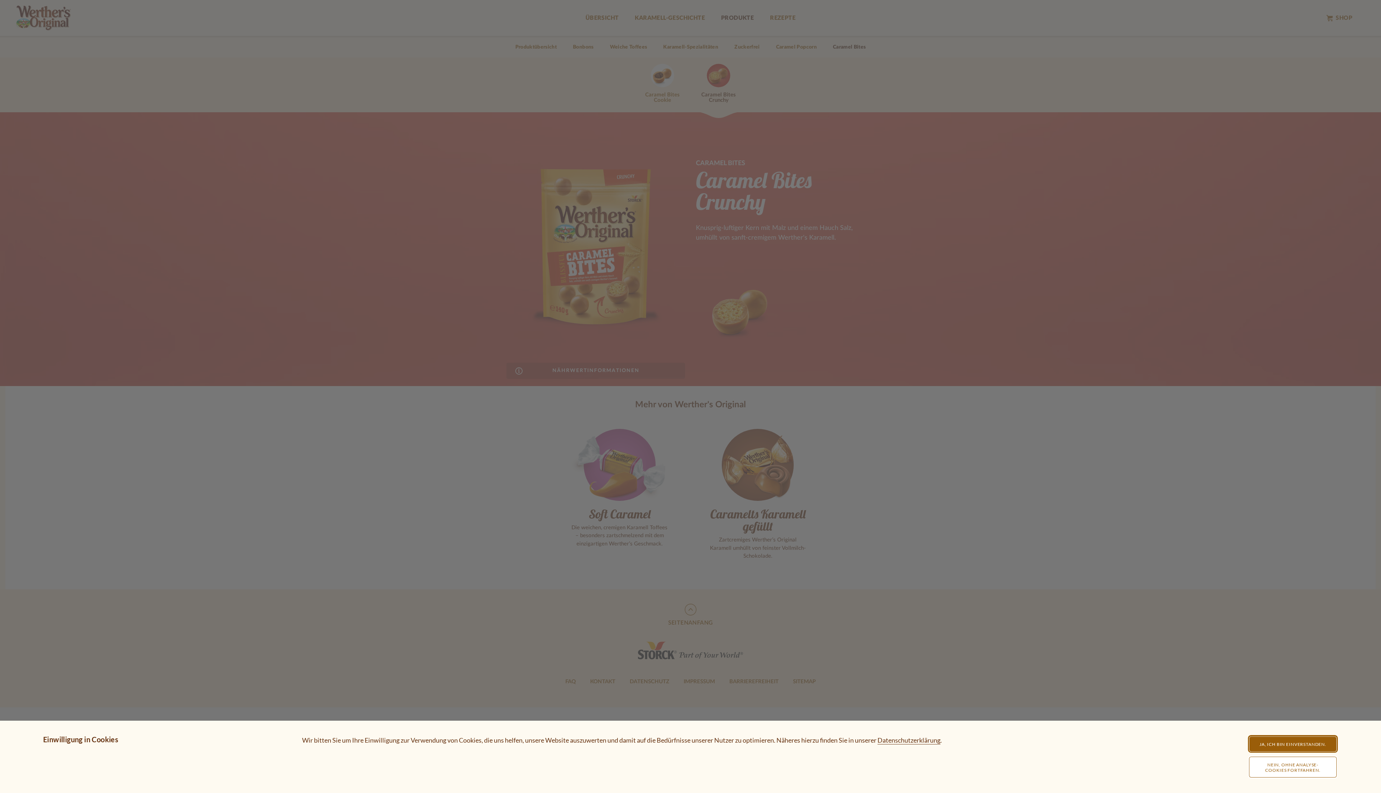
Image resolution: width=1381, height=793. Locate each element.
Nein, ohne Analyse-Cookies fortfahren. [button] (1292, 767)
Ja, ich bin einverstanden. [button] (1292, 744)
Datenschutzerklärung (909, 740)
